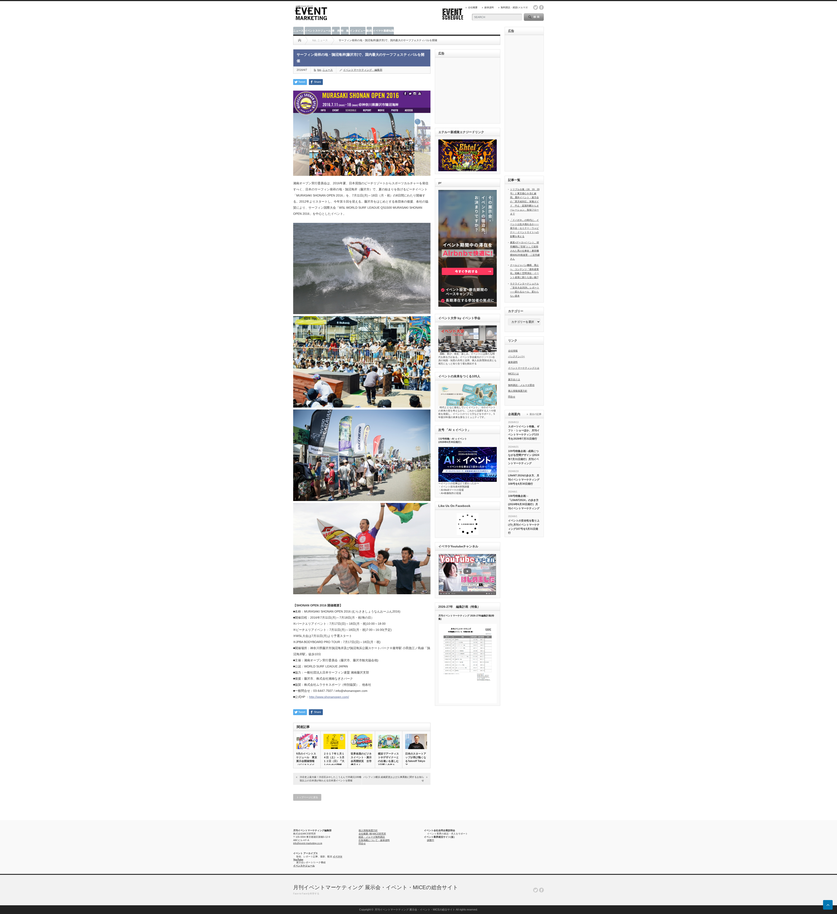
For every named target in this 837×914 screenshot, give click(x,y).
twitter (535, 7)
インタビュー (358, 30)
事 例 (336, 30)
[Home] (299, 40)
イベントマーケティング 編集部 (362, 69)
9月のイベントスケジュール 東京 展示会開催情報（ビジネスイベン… (307, 761)
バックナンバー (516, 356)
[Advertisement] (468, 91)
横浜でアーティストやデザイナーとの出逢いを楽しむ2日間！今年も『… (388, 761)
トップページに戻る (307, 797)
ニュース (298, 30)
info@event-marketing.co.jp (307, 843)
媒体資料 (489, 7)
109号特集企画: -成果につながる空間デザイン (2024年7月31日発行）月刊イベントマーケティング (523, 457)
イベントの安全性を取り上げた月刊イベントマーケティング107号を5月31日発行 (523, 526)
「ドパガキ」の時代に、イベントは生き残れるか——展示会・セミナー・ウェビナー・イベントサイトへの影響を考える (524, 228)
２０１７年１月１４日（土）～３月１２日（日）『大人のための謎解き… (333, 761)
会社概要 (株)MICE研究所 (372, 833)
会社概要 (473, 7)
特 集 (345, 30)
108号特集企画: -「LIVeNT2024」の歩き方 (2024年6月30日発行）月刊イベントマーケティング (523, 502)
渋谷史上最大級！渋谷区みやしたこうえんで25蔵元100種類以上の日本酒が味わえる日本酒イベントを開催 (330, 779)
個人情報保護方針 (517, 390)
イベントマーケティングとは (523, 368)
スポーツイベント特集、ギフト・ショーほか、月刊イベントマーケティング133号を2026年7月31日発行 (523, 432)
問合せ (511, 396)
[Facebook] (541, 890)
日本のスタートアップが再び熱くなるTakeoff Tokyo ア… (415, 759)
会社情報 (513, 350)
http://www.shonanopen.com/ (329, 697)
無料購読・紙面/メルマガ (514, 7)
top (319, 69)
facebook (541, 7)
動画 (369, 30)
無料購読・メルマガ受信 (521, 385)
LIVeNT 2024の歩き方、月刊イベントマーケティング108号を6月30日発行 (523, 479)
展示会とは (514, 379)
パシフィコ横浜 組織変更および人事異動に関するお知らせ (393, 779)
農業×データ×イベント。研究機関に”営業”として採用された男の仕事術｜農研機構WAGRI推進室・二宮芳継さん (525, 250)
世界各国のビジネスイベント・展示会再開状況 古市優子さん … (361, 759)
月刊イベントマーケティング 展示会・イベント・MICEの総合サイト (375, 887)
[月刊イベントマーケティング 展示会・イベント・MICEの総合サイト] (310, 19)
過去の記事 (535, 414)
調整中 (430, 840)
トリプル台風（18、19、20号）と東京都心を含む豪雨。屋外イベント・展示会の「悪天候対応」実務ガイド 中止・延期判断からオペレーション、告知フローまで (524, 201)
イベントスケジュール (318, 30)
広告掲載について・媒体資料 (374, 840)
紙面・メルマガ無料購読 (372, 837)
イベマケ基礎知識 (383, 30)
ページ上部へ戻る (828, 905)
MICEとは (513, 373)
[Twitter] (535, 890)
